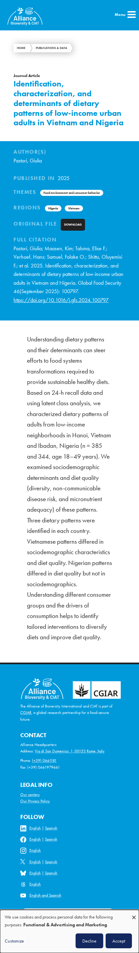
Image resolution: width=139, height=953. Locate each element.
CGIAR (25, 712)
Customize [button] (14, 941)
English (35, 828)
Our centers (29, 794)
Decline (89, 941)
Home (21, 48)
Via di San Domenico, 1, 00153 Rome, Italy (70, 751)
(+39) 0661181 (44, 760)
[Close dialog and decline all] (134, 914)
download (73, 225)
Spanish (51, 828)
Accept (118, 941)
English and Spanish (45, 895)
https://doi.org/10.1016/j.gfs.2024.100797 (61, 300)
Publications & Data (51, 48)
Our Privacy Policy (35, 801)
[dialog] (69, 931)
